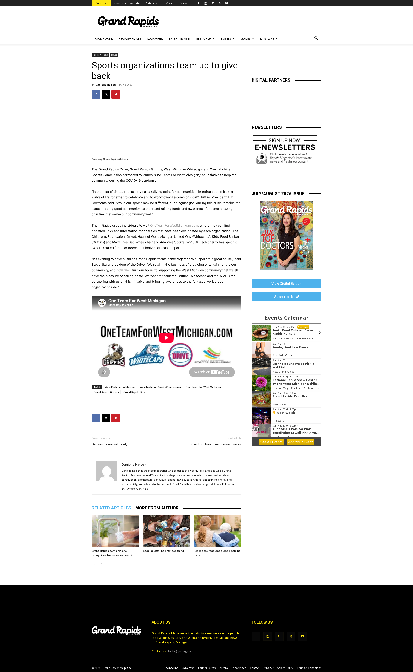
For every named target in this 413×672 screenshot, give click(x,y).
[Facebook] (198, 3)
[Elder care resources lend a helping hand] (217, 531)
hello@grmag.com (181, 651)
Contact (183, 3)
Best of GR (203, 38)
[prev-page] (94, 563)
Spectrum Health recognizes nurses (216, 444)
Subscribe (101, 3)
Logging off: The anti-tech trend (163, 550)
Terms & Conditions (309, 668)
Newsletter (120, 3)
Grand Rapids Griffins (106, 392)
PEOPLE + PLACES (130, 38)
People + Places (100, 54)
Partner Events (153, 3)
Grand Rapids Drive (134, 392)
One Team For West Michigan (203, 386)
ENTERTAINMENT (179, 38)
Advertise (135, 3)
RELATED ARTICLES (111, 508)
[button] (316, 39)
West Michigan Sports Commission (160, 386)
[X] (219, 3)
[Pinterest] (212, 3)
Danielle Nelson (106, 84)
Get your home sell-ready (109, 444)
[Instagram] (205, 3)
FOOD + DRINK (104, 38)
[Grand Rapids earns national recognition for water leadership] (115, 531)
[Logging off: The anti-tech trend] (166, 531)
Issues (114, 54)
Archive (170, 3)
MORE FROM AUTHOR (157, 508)
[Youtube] (226, 3)
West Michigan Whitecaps (120, 386)
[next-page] (101, 563)
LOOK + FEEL (155, 38)
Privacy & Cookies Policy (278, 668)
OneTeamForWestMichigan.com (174, 225)
